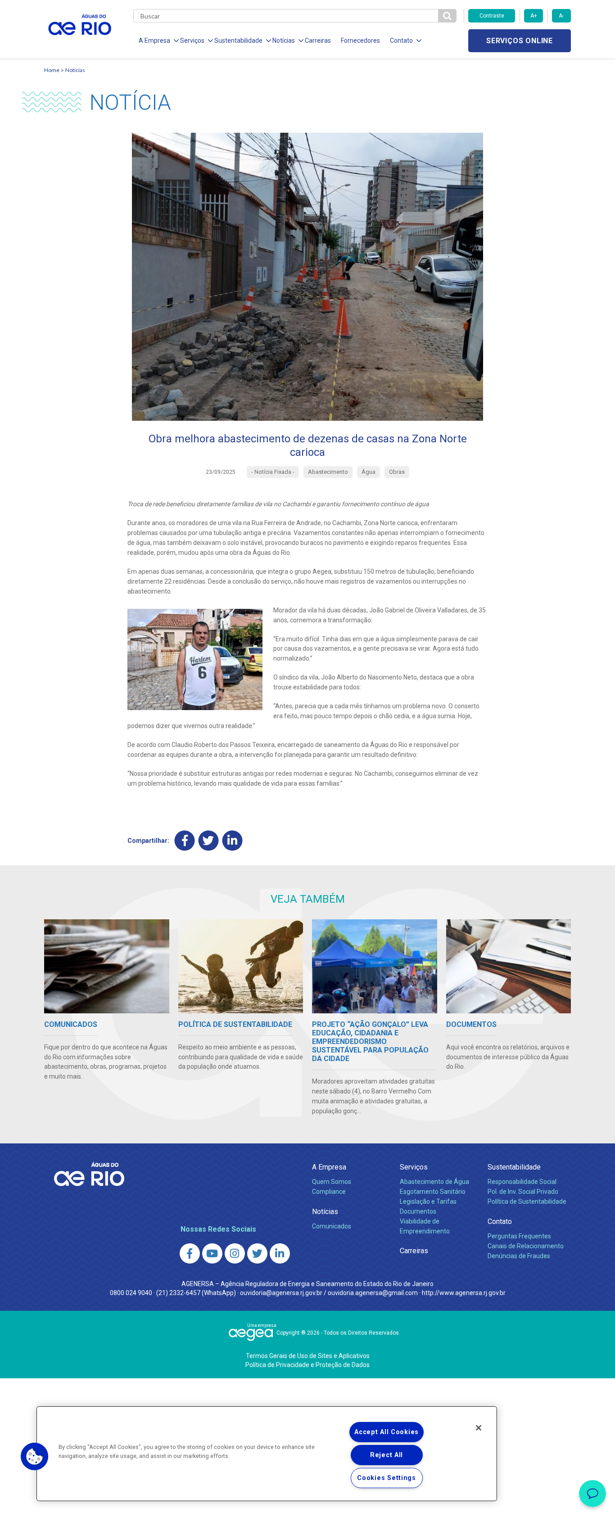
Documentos (418, 1211)
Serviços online (519, 40)
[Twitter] (209, 841)
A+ (533, 16)
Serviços (414, 1167)
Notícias (75, 70)
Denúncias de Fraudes (519, 1256)
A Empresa (329, 1167)
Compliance (329, 1191)
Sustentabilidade (514, 1167)
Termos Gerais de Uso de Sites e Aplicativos (308, 1355)
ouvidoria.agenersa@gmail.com (373, 1292)
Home (51, 70)
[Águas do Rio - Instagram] (235, 1253)
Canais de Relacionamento (526, 1246)
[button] (34, 1456)
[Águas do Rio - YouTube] (212, 1253)
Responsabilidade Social (522, 1181)
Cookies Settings (386, 1478)
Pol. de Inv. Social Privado (523, 1191)
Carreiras (318, 40)
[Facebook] (185, 841)
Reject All (386, 1455)
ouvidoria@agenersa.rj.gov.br (281, 1292)
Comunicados (331, 1226)
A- (561, 16)
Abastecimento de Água (434, 1181)
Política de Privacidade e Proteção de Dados (307, 1364)
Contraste (491, 16)
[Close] (478, 1428)
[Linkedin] (232, 841)
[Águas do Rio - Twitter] (257, 1253)
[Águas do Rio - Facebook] (190, 1253)
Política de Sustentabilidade (527, 1201)
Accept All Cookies (386, 1432)
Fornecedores (360, 40)
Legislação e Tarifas (428, 1201)
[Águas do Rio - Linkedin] (280, 1253)
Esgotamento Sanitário (433, 1191)
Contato (500, 1221)
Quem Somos (331, 1181)
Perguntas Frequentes (519, 1236)
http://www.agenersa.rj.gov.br (464, 1292)
